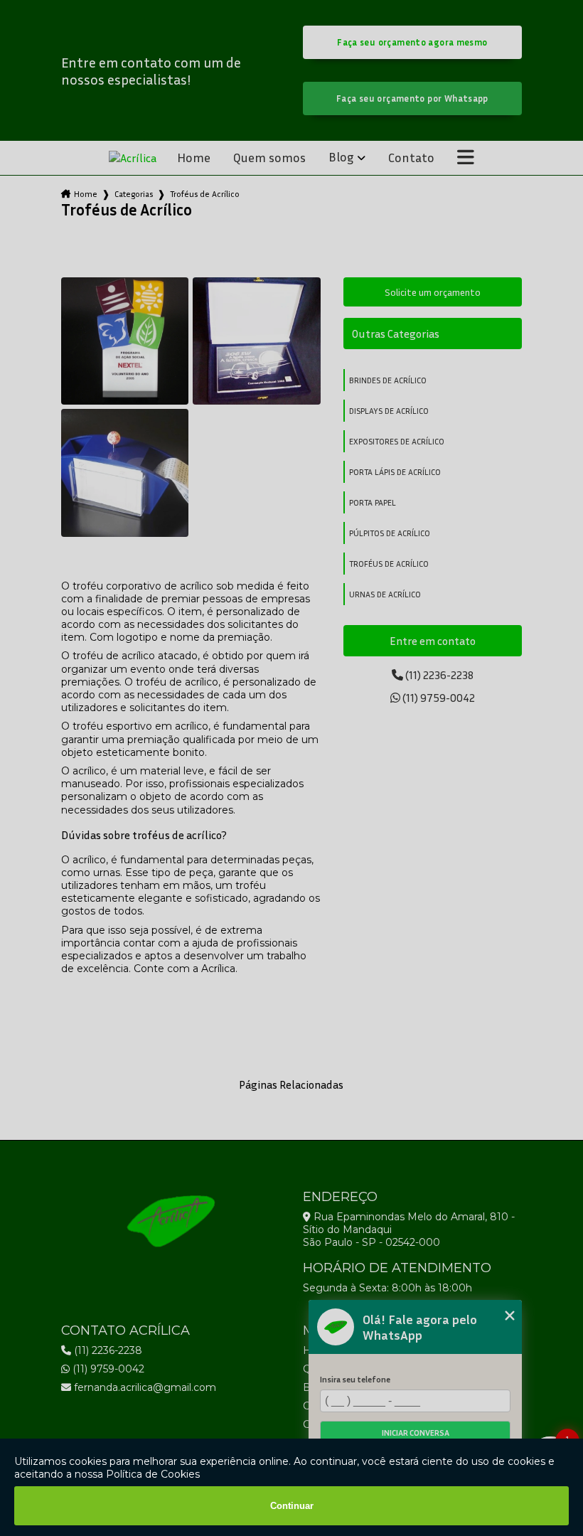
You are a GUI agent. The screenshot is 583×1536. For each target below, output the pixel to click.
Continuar (292, 1505)
